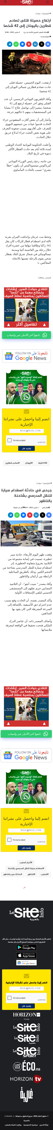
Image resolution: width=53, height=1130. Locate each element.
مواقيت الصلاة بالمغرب (13, 1125)
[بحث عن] (5, 3)
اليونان (28, 463)
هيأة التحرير (44, 1125)
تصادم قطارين (11, 463)
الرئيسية (45, 13)
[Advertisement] (26, 203)
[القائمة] (47, 3)
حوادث (37, 13)
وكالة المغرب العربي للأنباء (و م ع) (35, 32)
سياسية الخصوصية (30, 1125)
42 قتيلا (42, 463)
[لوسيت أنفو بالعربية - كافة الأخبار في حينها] (26, 2)
